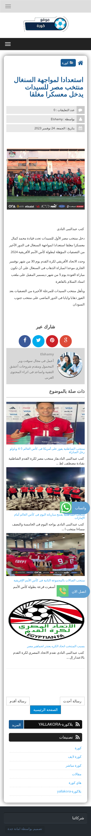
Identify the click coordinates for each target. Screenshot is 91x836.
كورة (65, 62)
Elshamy (47, 354)
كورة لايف (74, 756)
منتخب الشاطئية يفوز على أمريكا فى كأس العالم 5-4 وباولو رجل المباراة (47, 450)
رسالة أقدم (18, 701)
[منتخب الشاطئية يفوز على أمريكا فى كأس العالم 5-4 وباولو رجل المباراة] (45, 422)
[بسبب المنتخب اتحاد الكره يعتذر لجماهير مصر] (45, 620)
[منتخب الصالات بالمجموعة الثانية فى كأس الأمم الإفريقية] (45, 554)
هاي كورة (75, 782)
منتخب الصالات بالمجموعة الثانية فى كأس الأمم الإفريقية (49, 580)
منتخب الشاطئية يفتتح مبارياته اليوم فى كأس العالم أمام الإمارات (49, 516)
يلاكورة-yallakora (69, 791)
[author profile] (69, 365)
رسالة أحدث (72, 701)
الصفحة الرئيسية (45, 709)
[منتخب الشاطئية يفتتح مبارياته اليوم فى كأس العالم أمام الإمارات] (45, 488)
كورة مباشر (73, 765)
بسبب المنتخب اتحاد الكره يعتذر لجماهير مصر (56, 646)
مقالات (76, 774)
